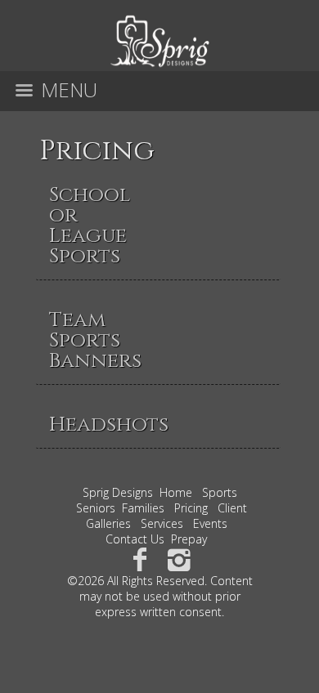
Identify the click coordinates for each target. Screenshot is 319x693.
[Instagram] (179, 558)
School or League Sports (89, 225)
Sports (219, 492)
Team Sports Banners (95, 340)
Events (210, 523)
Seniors (95, 508)
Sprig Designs (118, 492)
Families (143, 508)
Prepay (189, 539)
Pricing (97, 151)
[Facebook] (139, 558)
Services (162, 523)
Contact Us (135, 539)
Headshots (108, 424)
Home (176, 492)
